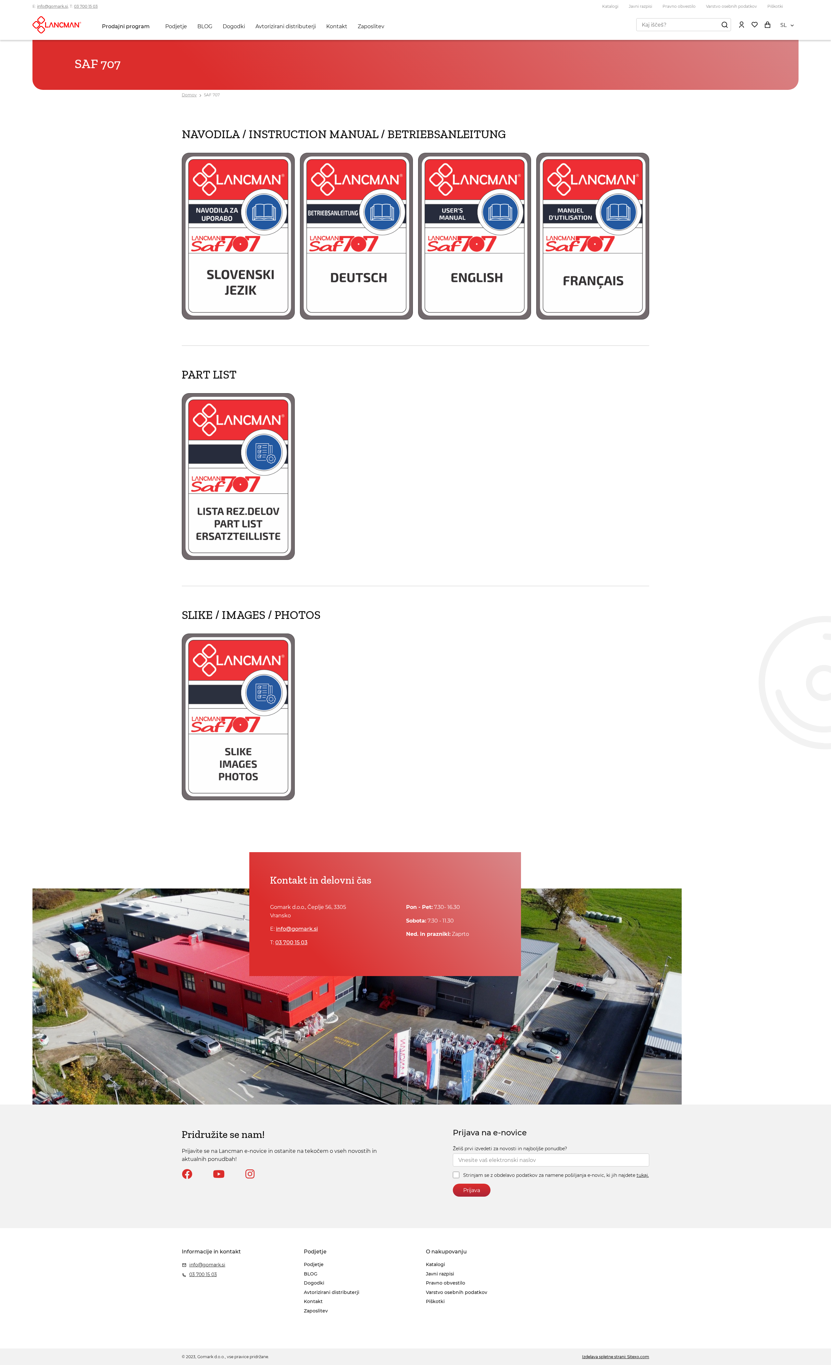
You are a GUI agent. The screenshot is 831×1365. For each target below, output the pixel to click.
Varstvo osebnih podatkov (731, 6)
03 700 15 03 (86, 6)
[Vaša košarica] (767, 24)
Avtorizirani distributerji (285, 26)
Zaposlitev (371, 26)
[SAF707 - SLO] (238, 318)
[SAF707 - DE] (356, 318)
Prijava (471, 1190)
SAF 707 (212, 94)
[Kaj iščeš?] (724, 24)
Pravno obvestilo (679, 6)
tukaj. (643, 1175)
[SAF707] (238, 798)
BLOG (204, 26)
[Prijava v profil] (741, 24)
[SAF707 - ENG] (474, 318)
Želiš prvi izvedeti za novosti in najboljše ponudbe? (510, 1149)
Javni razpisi (640, 6)
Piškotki (775, 6)
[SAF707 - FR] (592, 318)
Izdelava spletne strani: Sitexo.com (615, 1356)
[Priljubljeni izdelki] (754, 24)
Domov (189, 94)
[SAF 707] (238, 558)
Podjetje (176, 26)
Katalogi (610, 6)
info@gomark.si (52, 6)
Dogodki (234, 26)
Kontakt (336, 26)
